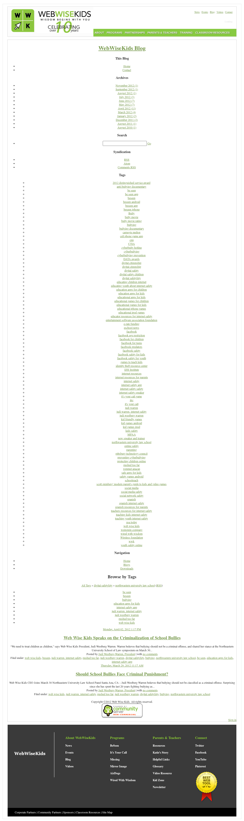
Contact (229, 12)
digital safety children (132, 274)
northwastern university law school (131, 442)
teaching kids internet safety (131, 514)
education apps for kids (131, 293)
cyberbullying (131, 251)
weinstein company (131, 530)
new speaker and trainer (131, 438)
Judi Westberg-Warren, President (116, 654)
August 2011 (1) (126, 123)
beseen (131, 198)
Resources (159, 746)
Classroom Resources (88, 812)
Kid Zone (158, 780)
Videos (220, 12)
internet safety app (131, 385)
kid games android (131, 423)
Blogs (126, 564)
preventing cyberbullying (131, 457)
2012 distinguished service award (131, 183)
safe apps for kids (132, 472)
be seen (131, 190)
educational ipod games (131, 312)
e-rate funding (131, 324)
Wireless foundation (131, 537)
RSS (126, 159)
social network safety (131, 495)
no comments (150, 654)
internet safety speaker (131, 392)
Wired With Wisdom (123, 780)
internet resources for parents (131, 377)
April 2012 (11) (127, 108)
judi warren (131, 408)
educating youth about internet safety (131, 285)
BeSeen (114, 746)
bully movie (131, 217)
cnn (132, 240)
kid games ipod (131, 427)
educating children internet (131, 282)
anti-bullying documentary (131, 186)
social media (131, 488)
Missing (115, 759)
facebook (132, 331)
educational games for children (131, 301)
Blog (212, 12)
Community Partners (49, 812)
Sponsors (68, 812)
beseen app (131, 205)
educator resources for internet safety (131, 316)
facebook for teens (131, 343)
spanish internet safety (131, 503)
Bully (131, 213)
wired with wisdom (131, 533)
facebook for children (132, 339)
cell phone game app (131, 236)
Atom (127, 163)
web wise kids (131, 526)
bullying (131, 224)
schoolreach (131, 480)
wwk (131, 541)
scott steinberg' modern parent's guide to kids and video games (132, 484)
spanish (131, 499)
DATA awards (131, 259)
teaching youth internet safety (131, 518)
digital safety (131, 270)
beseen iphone (132, 209)
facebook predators (131, 347)
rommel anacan (131, 469)
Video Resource (162, 773)
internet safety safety (131, 388)
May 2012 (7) (127, 104)
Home (126, 66)
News (197, 12)
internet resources (132, 373)
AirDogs (115, 773)
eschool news (131, 327)
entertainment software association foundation (131, 320)
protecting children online (131, 461)
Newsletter (159, 787)
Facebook (201, 752)
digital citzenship (131, 266)
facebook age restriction (131, 335)
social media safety (131, 491)
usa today (131, 522)
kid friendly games (131, 419)
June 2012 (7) (127, 101)
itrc (131, 400)
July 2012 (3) (126, 97)
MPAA (131, 434)
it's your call (131, 404)
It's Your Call (118, 752)
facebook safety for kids (131, 354)
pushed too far (131, 465)
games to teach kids (131, 362)
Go (149, 143)
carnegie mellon (131, 232)
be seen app (131, 194)
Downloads (126, 568)
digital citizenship (131, 263)
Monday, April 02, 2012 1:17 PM (122, 629)
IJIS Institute (131, 369)
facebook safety (131, 350)
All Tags (86, 585)
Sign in (232, 720)
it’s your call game (131, 396)
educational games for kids (132, 305)
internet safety (131, 381)
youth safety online (131, 545)
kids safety (132, 430)
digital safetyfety (131, 278)
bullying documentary (131, 228)
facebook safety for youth (131, 358)
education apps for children (131, 289)
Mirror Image (118, 766)
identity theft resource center (131, 366)
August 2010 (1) (126, 127)
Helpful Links (161, 759)
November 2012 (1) (127, 85)
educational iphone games (131, 308)
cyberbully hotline (132, 247)
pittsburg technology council (131, 453)
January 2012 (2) (127, 116)
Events (205, 12)
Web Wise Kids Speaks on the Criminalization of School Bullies (122, 638)
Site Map (107, 812)
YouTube (200, 759)
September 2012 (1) (127, 89)
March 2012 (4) (127, 112)
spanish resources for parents (131, 507)
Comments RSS (127, 167)
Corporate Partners (25, 812)
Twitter (199, 746)
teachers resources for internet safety (131, 511)
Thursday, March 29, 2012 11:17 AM (122, 665)
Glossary (158, 766)
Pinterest (200, 766)
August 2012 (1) (126, 93)
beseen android (131, 202)
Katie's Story (160, 752)
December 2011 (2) (127, 120)
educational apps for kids (131, 297)
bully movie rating (131, 221)
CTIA (131, 244)
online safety (131, 446)
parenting (131, 450)
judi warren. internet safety (132, 411)
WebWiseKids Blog (122, 48)
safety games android (131, 476)
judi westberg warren (131, 415)
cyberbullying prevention (131, 255)
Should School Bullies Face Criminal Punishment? (122, 674)
